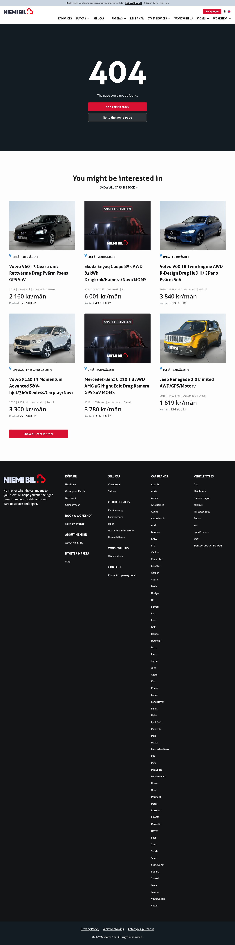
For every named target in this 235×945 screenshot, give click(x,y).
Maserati (156, 728)
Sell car (98, 18)
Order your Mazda (75, 491)
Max (153, 735)
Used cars (70, 484)
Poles (154, 803)
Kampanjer (65, 18)
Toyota (155, 891)
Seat (153, 844)
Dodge (155, 593)
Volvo (154, 905)
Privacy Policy (90, 929)
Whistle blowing (113, 929)
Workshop (220, 18)
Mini (153, 762)
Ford (153, 620)
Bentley (155, 532)
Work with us (183, 18)
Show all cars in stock (117, 187)
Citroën (155, 572)
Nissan (154, 783)
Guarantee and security (121, 530)
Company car (72, 504)
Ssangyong (157, 864)
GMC (153, 627)
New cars (70, 498)
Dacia (154, 586)
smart (154, 858)
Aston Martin (158, 518)
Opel (154, 790)
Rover (154, 830)
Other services (157, 18)
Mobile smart (158, 776)
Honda (155, 633)
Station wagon (202, 498)
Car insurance (115, 516)
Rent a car (137, 18)
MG (153, 756)
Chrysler (155, 565)
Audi (153, 525)
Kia (153, 681)
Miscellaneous (202, 511)
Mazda (154, 742)
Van (196, 525)
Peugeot (156, 796)
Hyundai (155, 640)
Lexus (154, 708)
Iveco (154, 654)
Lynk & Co (156, 722)
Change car (114, 484)
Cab (196, 484)
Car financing (115, 510)
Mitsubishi (156, 769)
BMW (154, 538)
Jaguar (154, 661)
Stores (201, 18)
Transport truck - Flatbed (208, 545)
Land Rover (157, 701)
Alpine (154, 511)
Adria (154, 491)
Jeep (153, 667)
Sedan (197, 518)
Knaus (154, 688)
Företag (117, 18)
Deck (111, 523)
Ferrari (155, 606)
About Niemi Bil (74, 542)
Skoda (154, 851)
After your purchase (141, 929)
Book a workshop (75, 523)
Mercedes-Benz (160, 749)
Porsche (155, 810)
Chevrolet (156, 559)
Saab (154, 837)
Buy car (81, 18)
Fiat (153, 613)
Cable (154, 674)
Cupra (154, 579)
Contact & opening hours (122, 575)
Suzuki (155, 878)
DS (152, 599)
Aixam (154, 498)
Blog (67, 561)
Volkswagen (158, 898)
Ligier (154, 715)
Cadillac (155, 552)
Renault (155, 824)
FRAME (155, 817)
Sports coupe (201, 532)
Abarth (155, 484)
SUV (196, 538)
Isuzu (154, 647)
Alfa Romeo (157, 504)
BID (153, 545)
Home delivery (116, 537)
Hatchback (200, 491)
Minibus (198, 504)
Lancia (154, 695)
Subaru (155, 871)
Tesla (154, 885)
